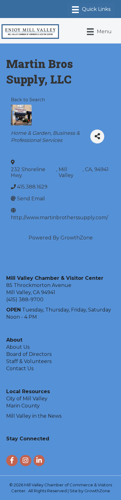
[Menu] (91, 9)
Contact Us (20, 368)
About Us (17, 347)
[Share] (97, 136)
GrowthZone (76, 238)
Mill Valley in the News (33, 416)
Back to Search (28, 99)
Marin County (23, 406)
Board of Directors (29, 354)
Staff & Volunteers (29, 361)
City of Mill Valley (26, 399)
